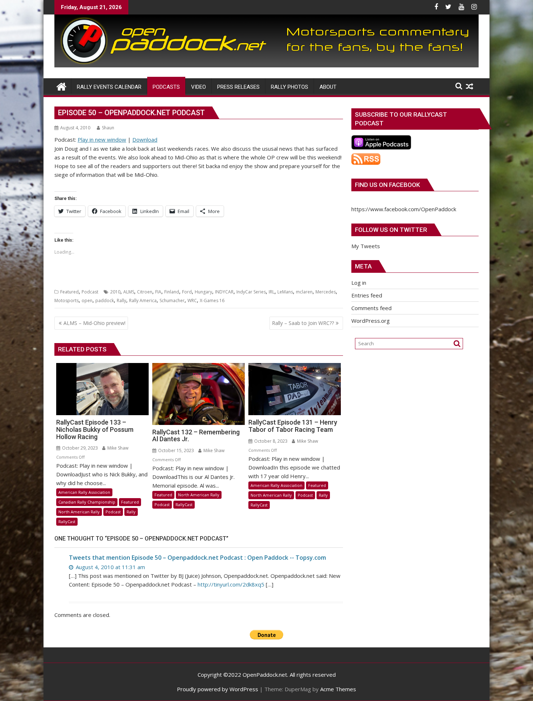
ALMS (128, 292)
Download (144, 139)
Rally (121, 300)
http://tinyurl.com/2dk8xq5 (231, 584)
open (87, 300)
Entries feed (366, 295)
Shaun (108, 128)
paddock (104, 300)
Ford (187, 292)
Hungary (203, 292)
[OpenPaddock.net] (266, 65)
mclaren (304, 292)
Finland (171, 292)
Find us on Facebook (387, 184)
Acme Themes (338, 689)
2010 (115, 292)
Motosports (66, 300)
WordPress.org (370, 320)
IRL (271, 292)
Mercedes (325, 292)
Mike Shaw (117, 448)
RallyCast (66, 521)
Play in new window (102, 139)
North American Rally (79, 511)
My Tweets (365, 246)
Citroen (144, 292)
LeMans (285, 292)
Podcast (90, 292)
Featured (69, 292)
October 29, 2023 (79, 448)
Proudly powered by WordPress (217, 689)
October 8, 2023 (270, 441)
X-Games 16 (212, 300)
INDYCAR (224, 292)
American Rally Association (84, 492)
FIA (158, 292)
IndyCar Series (251, 292)
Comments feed (371, 308)
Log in (358, 282)
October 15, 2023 (175, 450)
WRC (192, 300)
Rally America (143, 300)
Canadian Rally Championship (86, 502)
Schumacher (172, 300)
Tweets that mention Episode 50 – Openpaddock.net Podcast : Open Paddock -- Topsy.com (197, 558)
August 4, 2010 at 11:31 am (109, 567)
